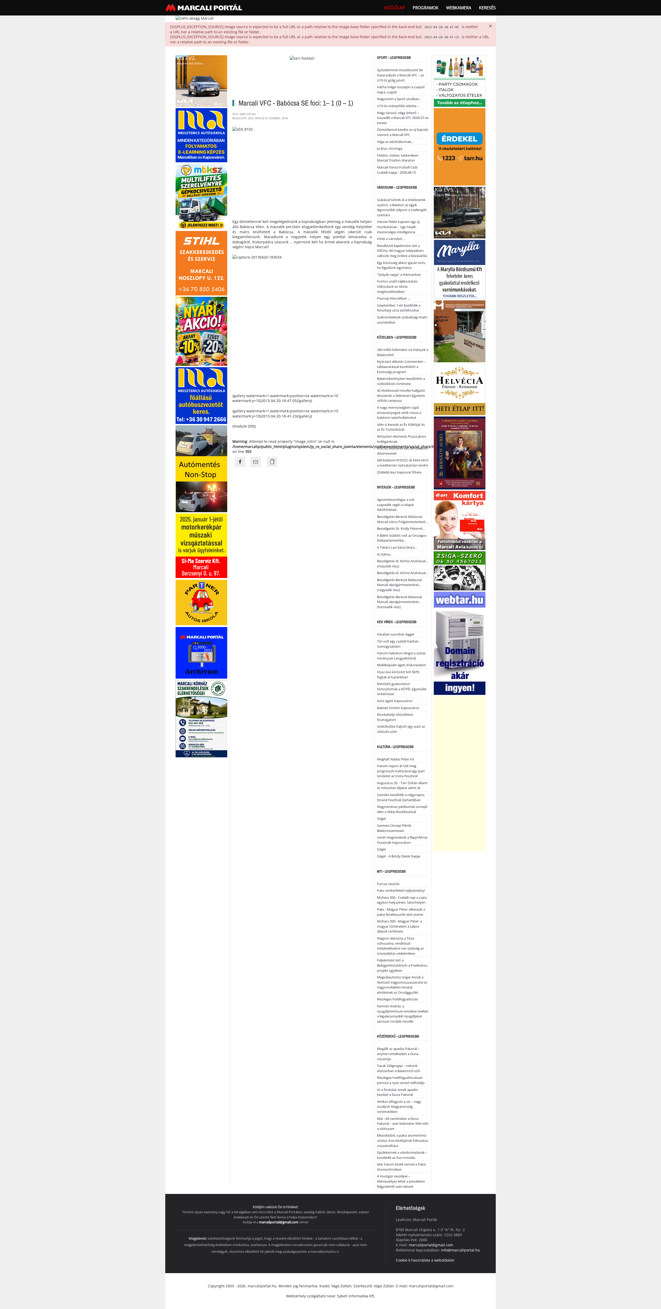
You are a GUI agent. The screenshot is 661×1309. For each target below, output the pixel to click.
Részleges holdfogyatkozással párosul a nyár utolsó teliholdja (400, 1080)
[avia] (459, 520)
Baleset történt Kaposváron (398, 707)
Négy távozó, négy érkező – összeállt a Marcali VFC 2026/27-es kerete (403, 117)
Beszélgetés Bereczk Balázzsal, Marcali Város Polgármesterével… (402, 519)
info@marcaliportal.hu (460, 1250)
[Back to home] (204, 7)
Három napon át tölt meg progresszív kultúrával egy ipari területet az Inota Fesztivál (400, 771)
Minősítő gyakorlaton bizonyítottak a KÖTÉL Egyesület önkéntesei (402, 688)
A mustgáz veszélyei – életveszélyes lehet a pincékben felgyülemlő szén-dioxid (401, 1181)
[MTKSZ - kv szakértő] (201, 196)
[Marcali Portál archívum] (201, 652)
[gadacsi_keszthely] (201, 80)
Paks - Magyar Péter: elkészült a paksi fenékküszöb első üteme (401, 912)
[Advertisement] (459, 773)
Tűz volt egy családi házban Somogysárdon (398, 644)
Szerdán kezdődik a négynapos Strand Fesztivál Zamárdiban (400, 797)
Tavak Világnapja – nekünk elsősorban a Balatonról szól (398, 1068)
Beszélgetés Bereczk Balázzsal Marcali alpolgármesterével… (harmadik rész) (399, 602)
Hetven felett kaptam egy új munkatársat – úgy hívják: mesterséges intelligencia (398, 226)
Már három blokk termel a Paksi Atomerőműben (401, 1167)
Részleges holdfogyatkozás (397, 999)
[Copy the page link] (272, 462)
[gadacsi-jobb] (459, 212)
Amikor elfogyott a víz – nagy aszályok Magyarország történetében (399, 1106)
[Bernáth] (459, 452)
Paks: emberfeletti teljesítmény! (401, 890)
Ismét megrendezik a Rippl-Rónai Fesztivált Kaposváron (402, 840)
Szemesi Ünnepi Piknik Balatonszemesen (394, 828)
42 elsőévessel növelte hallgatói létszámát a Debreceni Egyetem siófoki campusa (401, 395)
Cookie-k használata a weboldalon (425, 1260)
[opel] (201, 545)
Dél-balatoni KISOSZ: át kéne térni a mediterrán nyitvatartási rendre (402, 463)
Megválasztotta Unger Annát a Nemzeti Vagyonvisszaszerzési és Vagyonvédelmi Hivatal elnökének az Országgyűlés (402, 985)
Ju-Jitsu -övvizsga (389, 148)
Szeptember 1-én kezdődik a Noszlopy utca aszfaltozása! (398, 308)
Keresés (487, 8)
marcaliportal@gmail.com (278, 1222)
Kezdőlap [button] (394, 8)
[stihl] (201, 262)
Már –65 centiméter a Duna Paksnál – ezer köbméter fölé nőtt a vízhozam (403, 1123)
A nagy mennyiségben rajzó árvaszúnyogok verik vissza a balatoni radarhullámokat (399, 412)
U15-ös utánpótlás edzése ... (398, 105)
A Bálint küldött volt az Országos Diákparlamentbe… (402, 538)
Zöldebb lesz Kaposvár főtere (399, 472)
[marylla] (459, 269)
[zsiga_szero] (459, 570)
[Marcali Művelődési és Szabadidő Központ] (459, 330)
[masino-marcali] (201, 330)
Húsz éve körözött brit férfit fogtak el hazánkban (398, 674)
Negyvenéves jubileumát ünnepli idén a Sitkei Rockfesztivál (402, 809)
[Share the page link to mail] (255, 462)
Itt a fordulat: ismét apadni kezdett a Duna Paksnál (397, 1092)
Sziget (381, 818)
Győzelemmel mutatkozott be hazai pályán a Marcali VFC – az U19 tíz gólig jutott (400, 75)
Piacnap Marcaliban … (393, 298)
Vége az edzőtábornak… (395, 141)
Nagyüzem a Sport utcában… (399, 99)
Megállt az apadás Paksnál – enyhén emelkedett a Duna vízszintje (398, 1053)
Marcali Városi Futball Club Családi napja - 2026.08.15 (397, 170)
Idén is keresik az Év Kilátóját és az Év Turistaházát (401, 427)
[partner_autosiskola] (201, 602)
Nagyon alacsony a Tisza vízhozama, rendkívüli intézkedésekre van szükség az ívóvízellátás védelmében (400, 946)
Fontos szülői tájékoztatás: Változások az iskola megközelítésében (397, 286)
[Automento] (201, 468)
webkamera (458, 8)
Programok (425, 8)
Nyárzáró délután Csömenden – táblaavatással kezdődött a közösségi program (401, 366)
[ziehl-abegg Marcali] (195, 17)
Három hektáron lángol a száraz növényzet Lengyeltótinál (401, 656)
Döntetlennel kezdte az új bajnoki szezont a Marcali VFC (402, 132)
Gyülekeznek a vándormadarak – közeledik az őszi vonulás (402, 1155)
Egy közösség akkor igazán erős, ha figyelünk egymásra (401, 265)
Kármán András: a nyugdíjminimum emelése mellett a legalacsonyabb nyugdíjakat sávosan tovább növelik (402, 1014)
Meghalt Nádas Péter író (395, 759)
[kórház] (201, 718)
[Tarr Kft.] (459, 146)
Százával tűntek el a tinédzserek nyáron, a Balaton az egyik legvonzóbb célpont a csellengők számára (402, 207)
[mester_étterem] (459, 80)
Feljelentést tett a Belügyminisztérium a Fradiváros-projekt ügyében (402, 965)
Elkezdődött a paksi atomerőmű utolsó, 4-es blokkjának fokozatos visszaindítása (402, 1140)
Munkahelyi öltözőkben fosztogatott (395, 717)
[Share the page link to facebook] (240, 462)
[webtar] (459, 642)
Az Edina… (384, 554)
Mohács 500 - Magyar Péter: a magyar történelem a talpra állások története (399, 926)
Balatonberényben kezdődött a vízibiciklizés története (401, 381)
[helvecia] (459, 389)
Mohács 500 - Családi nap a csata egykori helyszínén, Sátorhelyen (402, 900)
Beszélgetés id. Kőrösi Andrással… (402, 573)
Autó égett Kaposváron (395, 700)
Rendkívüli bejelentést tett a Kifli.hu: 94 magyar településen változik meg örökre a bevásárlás (402, 250)
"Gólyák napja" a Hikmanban (399, 274)
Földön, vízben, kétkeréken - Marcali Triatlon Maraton (398, 158)
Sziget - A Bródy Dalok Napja (398, 856)
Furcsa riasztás (388, 883)
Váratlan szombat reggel (395, 634)
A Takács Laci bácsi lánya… (397, 547)
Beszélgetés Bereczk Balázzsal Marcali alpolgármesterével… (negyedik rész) (399, 584)
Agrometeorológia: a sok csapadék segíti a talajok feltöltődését (395, 504)
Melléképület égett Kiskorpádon (401, 665)
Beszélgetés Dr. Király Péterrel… (401, 528)
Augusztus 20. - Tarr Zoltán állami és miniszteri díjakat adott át (402, 785)
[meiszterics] (201, 134)
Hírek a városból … (391, 238)
